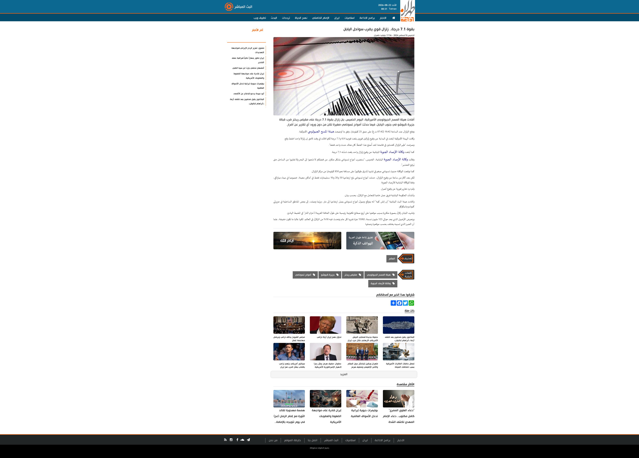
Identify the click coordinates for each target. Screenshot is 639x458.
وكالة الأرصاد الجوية (392, 152)
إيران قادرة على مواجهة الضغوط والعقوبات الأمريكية (326, 416)
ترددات (286, 18)
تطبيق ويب (260, 18)
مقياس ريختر (350, 274)
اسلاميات (350, 18)
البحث (274, 18)
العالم (392, 258)
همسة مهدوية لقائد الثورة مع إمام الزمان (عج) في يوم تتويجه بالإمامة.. (289, 416)
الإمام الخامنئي (320, 18)
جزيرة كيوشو (328, 274)
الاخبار (383, 18)
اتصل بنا (312, 440)
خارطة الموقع (292, 440)
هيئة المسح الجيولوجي (321, 132)
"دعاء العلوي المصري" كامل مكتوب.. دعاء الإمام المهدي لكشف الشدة (398, 416)
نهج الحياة (301, 18)
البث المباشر (331, 440)
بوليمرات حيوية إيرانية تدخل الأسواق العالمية (364, 413)
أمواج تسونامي (303, 274)
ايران (337, 18)
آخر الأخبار (257, 30)
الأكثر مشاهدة (254, 38)
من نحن (273, 440)
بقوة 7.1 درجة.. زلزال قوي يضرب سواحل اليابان (378, 29)
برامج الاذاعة (367, 18)
